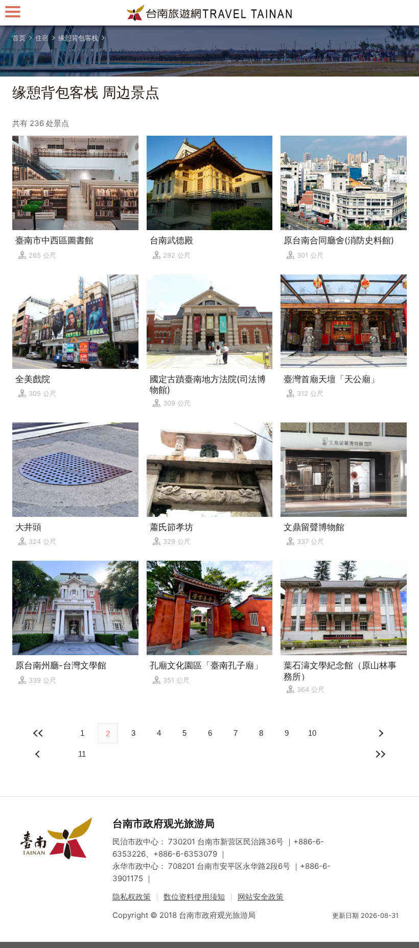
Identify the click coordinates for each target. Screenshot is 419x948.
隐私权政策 (131, 897)
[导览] (13, 11)
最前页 (39, 733)
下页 (39, 754)
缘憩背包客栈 (78, 38)
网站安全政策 (261, 897)
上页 (380, 733)
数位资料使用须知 (194, 897)
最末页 (380, 754)
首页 (19, 38)
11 (82, 754)
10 (312, 733)
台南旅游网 (209, 13)
